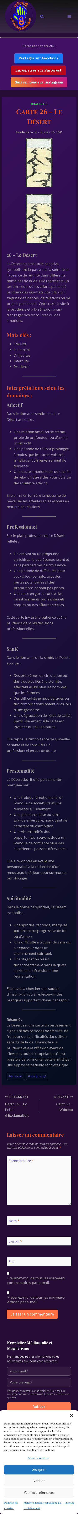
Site (12, 1261)
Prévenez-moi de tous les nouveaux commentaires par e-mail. (36, 1280)
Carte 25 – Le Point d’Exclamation (17, 1106)
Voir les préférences (39, 1493)
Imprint (69, 1502)
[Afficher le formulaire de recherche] (42, 16)
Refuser (39, 1481)
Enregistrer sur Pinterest (38, 70)
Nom (14, 1220)
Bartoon (29, 132)
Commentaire (21, 1160)
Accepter (39, 1470)
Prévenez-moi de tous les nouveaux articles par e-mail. (36, 1299)
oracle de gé (37, 1076)
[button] (72, 1415)
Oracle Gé (39, 104)
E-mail (15, 1241)
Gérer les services (38, 1458)
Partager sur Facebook (39, 58)
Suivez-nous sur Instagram (39, 82)
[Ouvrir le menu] (69, 16)
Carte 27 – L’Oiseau (63, 1103)
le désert (15, 1076)
